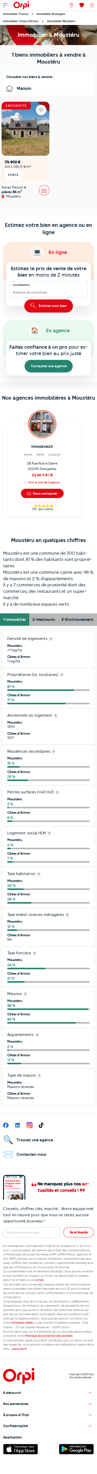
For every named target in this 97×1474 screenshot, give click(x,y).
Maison (23, 88)
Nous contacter (44, 493)
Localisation (21, 285)
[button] (48, 1392)
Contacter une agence (48, 366)
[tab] (14, 619)
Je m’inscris (79, 1232)
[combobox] (13, 292)
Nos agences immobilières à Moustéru (48, 398)
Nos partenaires (15, 1404)
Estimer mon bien (52, 306)
